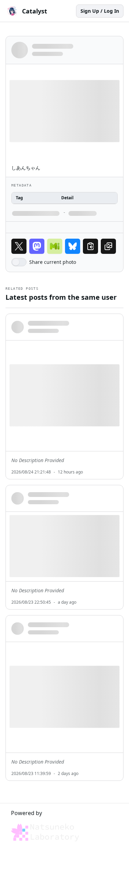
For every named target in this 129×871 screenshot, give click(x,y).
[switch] (18, 262)
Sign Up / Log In (99, 11)
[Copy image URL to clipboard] (108, 246)
